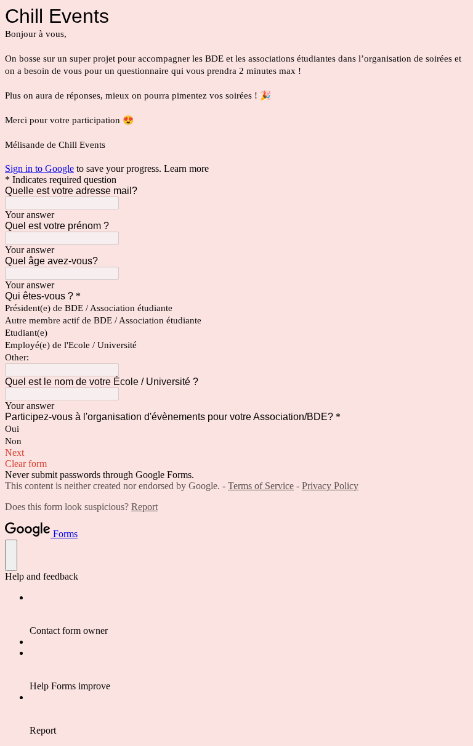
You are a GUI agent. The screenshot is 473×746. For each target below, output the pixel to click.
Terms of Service (261, 485)
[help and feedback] (11, 555)
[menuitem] (249, 614)
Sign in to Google (39, 168)
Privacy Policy (330, 485)
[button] (236, 452)
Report (144, 506)
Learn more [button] (186, 168)
